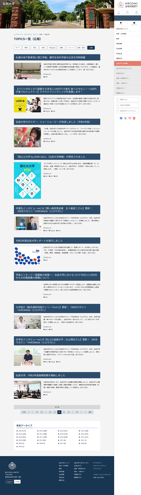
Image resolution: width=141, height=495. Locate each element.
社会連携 (61, 474)
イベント (71, 48)
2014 (20, 440)
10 (37, 412)
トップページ (17, 34)
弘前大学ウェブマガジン (128, 111)
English (9, 482)
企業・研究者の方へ (80, 468)
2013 (41, 440)
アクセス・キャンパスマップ (102, 474)
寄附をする (123, 99)
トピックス (27, 34)
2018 (20, 437)
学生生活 (52, 48)
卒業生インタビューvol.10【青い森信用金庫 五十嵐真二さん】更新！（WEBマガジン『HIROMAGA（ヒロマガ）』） (54, 209)
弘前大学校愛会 (125, 105)
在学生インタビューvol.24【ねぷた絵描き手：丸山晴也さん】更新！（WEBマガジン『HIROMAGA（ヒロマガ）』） (56, 341)
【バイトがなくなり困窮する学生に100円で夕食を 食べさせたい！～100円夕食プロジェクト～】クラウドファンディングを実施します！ (56, 90)
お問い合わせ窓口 (98, 477)
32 (50, 412)
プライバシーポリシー (100, 466)
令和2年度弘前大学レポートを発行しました (39, 240)
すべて (35, 34)
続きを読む (90, 69)
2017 (41, 437)
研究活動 (61, 471)
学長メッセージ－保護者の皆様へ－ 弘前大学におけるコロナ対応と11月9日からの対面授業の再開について (56, 276)
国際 (61, 48)
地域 (43, 48)
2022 (20, 434)
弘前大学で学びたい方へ (81, 463)
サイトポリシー (98, 463)
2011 (82, 440)
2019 (82, 434)
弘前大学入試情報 (122, 63)
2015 (82, 437)
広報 (40, 34)
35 (64, 412)
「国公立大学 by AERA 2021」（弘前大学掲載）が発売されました (50, 156)
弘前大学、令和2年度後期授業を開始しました (40, 375)
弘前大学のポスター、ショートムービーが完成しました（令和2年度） (54, 121)
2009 (20, 443)
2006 (82, 443)
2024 (61, 431)
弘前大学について (64, 463)
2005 (20, 446)
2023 (82, 431)
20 (41, 412)
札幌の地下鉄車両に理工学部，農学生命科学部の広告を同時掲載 (50, 57)
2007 (61, 443)
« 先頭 (24, 412)
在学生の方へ (78, 466)
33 (55, 412)
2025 (41, 431)
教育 (26, 48)
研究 (34, 48)
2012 (61, 440)
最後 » (90, 412)
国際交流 (61, 480)
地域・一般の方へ (79, 471)
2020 (61, 434)
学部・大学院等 (63, 466)
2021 (41, 434)
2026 (20, 431)
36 (68, 412)
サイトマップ (97, 468)
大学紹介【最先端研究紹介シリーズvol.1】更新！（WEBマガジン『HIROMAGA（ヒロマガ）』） (51, 308)
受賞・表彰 (81, 48)
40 (77, 412)
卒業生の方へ (78, 474)
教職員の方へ (78, 477)
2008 (41, 443)
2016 (61, 437)
